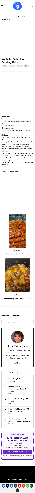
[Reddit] (23, 486)
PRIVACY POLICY (17, 479)
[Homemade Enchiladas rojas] (17, 231)
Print (27, 65)
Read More (16, 363)
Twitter (5, 65)
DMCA (26, 479)
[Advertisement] (17, 39)
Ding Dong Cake (14, 379)
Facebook (13, 65)
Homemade (11, 17)
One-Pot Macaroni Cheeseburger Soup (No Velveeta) (17, 389)
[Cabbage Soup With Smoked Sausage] (17, 275)
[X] (7, 486)
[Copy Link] (17, 490)
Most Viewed (9, 372)
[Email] (31, 486)
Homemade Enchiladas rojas (17, 254)
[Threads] (15, 486)
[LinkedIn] (11, 486)
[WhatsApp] (27, 486)
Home (3, 17)
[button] (2, 6)
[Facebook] (3, 486)
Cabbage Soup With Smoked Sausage (17, 299)
